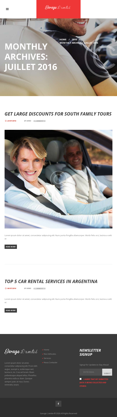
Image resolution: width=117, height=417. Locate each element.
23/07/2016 (11, 121)
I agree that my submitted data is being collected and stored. (94, 382)
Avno (29, 121)
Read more (11, 247)
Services (47, 358)
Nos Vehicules (50, 354)
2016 (74, 39)
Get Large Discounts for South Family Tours (58, 114)
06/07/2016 (11, 288)
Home (63, 39)
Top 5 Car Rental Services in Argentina (51, 281)
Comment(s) (40, 121)
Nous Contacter (50, 362)
